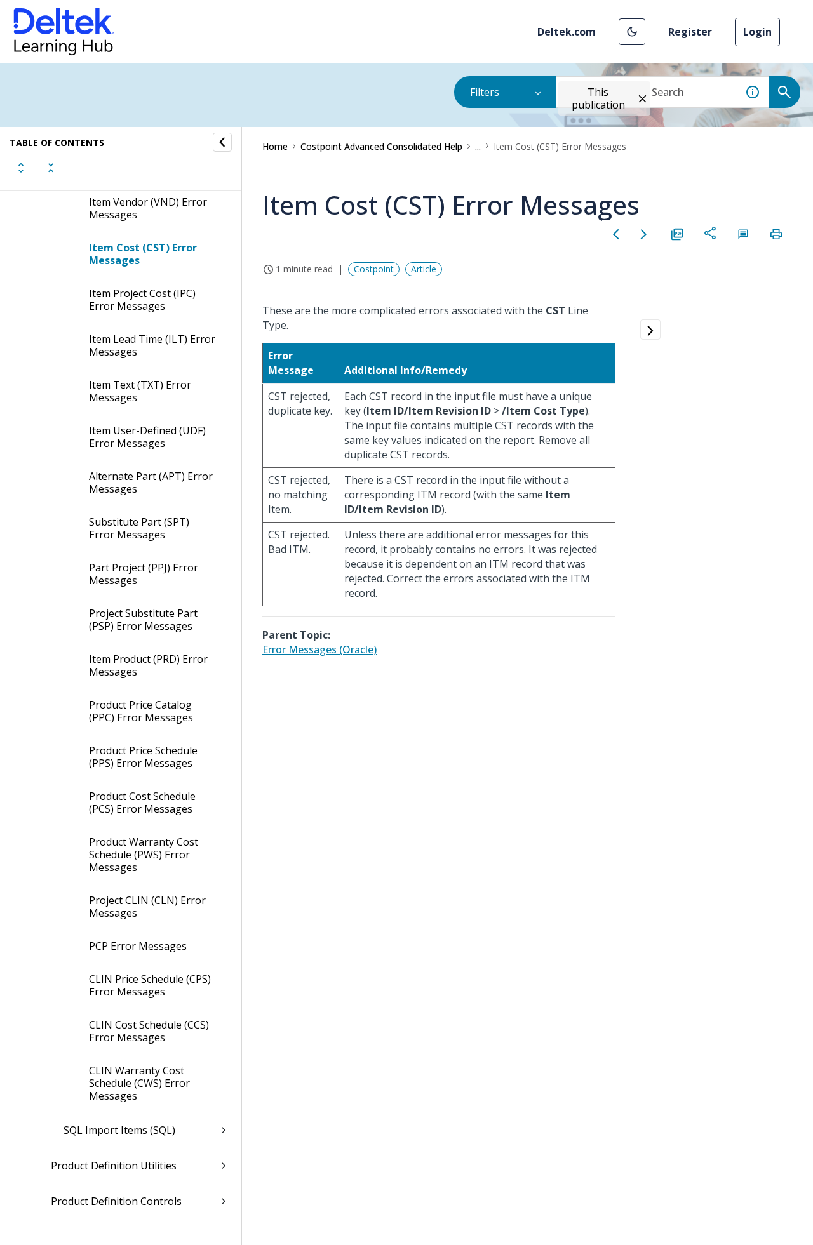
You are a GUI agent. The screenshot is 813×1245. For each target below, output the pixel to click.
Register (690, 32)
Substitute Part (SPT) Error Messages (139, 528)
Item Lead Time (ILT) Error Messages (152, 345)
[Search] (784, 92)
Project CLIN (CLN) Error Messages (147, 906)
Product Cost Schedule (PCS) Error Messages (142, 802)
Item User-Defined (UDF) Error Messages (147, 436)
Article (423, 269)
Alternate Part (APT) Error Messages (151, 482)
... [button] (478, 146)
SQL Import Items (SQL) (119, 1130)
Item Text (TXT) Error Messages (140, 391)
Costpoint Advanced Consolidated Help (381, 146)
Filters (484, 92)
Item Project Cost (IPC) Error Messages (142, 299)
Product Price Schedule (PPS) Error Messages (143, 756)
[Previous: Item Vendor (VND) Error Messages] (616, 234)
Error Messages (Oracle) (319, 649)
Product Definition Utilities (114, 1165)
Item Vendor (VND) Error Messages (148, 208)
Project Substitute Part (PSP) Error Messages (143, 619)
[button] (632, 31)
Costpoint (374, 269)
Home (275, 146)
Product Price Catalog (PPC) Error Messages (141, 711)
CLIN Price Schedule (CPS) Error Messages (150, 985)
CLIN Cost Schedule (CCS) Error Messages (149, 1031)
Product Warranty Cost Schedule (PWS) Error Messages (143, 855)
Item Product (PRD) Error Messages (148, 665)
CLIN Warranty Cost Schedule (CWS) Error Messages (139, 1083)
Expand (21, 167)
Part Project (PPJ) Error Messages (143, 574)
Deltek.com (566, 32)
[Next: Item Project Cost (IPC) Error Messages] (644, 234)
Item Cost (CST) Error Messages (143, 254)
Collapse (51, 167)
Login (757, 32)
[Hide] (222, 142)
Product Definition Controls (116, 1201)
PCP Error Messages (138, 946)
